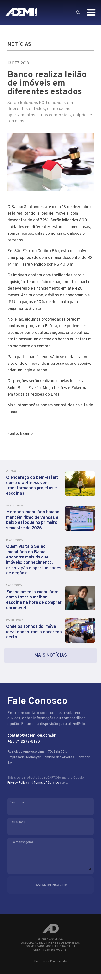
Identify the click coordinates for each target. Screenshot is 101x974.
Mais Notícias (50, 655)
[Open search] (78, 12)
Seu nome (17, 803)
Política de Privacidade (50, 961)
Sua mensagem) (21, 842)
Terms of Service (46, 783)
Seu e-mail (17, 822)
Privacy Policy (17, 783)
